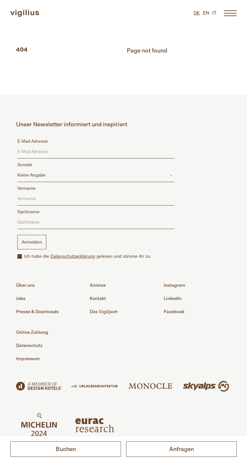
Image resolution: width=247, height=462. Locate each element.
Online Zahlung (32, 332)
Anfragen (181, 449)
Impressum (28, 358)
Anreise (98, 285)
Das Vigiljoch (104, 311)
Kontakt (98, 298)
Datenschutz (29, 345)
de (197, 13)
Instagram (174, 285)
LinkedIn (173, 298)
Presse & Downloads (37, 311)
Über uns (25, 285)
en (206, 13)
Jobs (20, 298)
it (214, 13)
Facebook (174, 311)
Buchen (66, 449)
